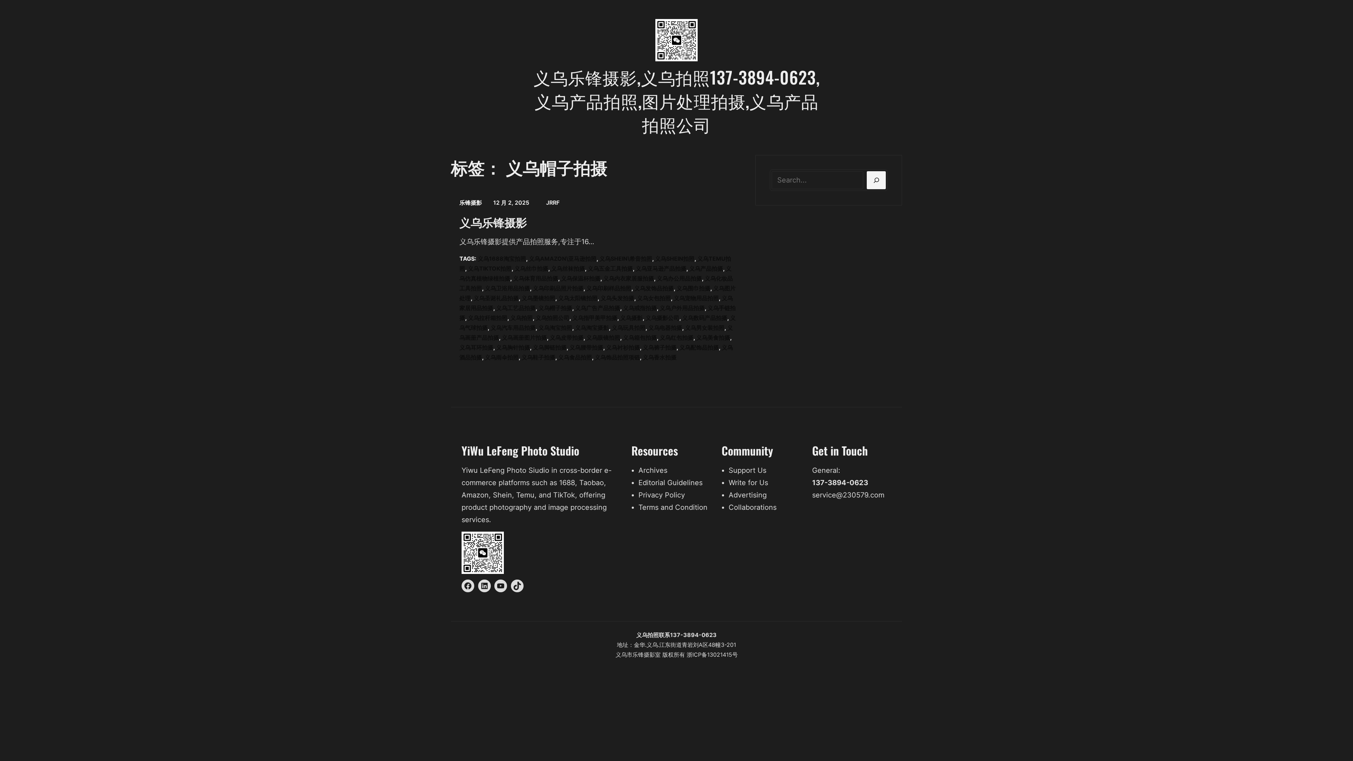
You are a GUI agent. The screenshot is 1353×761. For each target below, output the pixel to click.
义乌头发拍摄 (617, 298)
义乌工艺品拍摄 (516, 307)
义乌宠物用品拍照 (696, 298)
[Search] (876, 180)
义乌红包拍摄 (676, 337)
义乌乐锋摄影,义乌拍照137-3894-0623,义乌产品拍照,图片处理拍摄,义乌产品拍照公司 (676, 100)
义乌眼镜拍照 (603, 337)
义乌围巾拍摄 (693, 288)
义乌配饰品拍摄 (699, 347)
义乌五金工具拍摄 (610, 268)
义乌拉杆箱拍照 (487, 317)
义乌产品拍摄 (706, 268)
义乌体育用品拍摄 (535, 278)
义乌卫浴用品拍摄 (507, 288)
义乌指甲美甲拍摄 (594, 317)
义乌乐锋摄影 (493, 222)
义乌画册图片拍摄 (524, 337)
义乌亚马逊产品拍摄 (661, 268)
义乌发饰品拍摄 (654, 288)
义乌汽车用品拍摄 (513, 327)
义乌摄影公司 (662, 317)
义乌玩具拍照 (628, 327)
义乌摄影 (631, 317)
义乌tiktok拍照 (490, 268)
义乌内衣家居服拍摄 (628, 278)
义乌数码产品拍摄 (704, 317)
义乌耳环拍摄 (476, 347)
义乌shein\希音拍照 (625, 258)
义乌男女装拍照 (704, 327)
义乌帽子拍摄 (555, 307)
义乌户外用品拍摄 (682, 307)
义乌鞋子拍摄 (538, 357)
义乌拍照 (521, 317)
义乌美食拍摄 (713, 337)
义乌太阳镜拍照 (578, 298)
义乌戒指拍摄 (640, 307)
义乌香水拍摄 (659, 357)
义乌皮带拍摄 (566, 337)
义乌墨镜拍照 (538, 298)
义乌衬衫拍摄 (623, 347)
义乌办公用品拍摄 (679, 278)
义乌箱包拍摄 (640, 337)
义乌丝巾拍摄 (531, 268)
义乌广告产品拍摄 (597, 307)
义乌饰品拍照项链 (617, 357)
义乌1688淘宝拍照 (502, 258)
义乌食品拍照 (575, 357)
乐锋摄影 (470, 202)
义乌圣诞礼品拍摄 (496, 298)
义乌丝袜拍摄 (568, 268)
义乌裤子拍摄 (659, 347)
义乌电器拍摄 (665, 327)
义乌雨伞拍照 (502, 357)
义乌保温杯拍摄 (580, 278)
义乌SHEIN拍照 (674, 258)
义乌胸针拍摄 (513, 347)
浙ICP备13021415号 (712, 654)
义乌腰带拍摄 (586, 347)
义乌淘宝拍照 (555, 327)
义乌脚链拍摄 (550, 347)
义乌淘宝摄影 (592, 327)
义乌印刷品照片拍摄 (558, 288)
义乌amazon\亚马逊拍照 (563, 258)
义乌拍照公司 (552, 317)
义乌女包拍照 (654, 298)
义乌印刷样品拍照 (608, 288)
